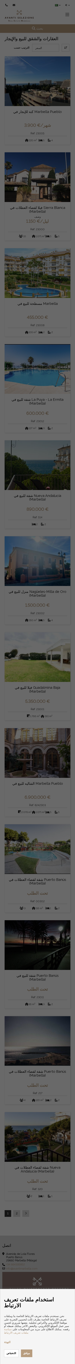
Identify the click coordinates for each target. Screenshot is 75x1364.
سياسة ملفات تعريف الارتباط (16, 1331)
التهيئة (7, 1342)
